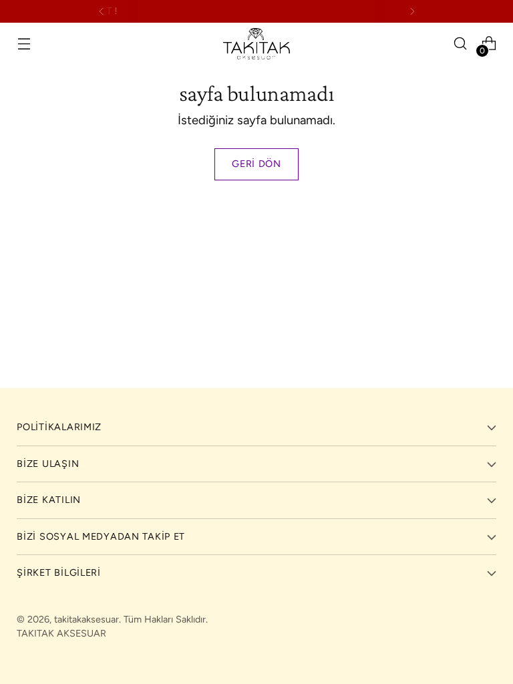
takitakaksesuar (86, 619)
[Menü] (23, 43)
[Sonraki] (412, 11)
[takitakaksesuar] (256, 43)
